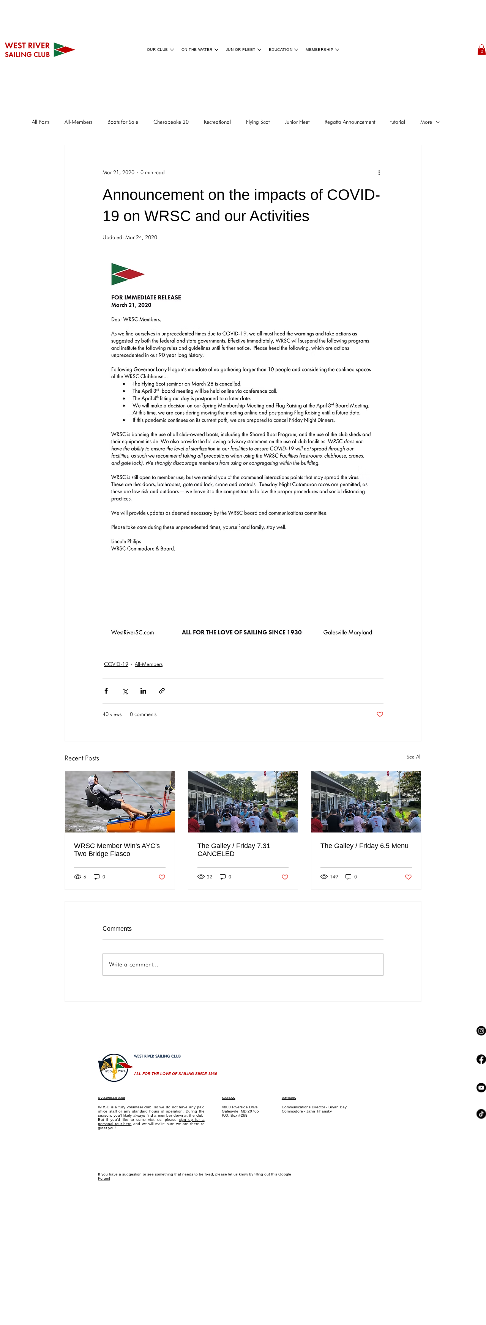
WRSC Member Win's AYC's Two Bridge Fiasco (117, 850)
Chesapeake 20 (171, 122)
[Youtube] (481, 1190)
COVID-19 (116, 664)
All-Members (78, 122)
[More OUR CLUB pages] (172, 50)
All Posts (40, 122)
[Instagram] (481, 1051)
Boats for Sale (122, 122)
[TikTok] (481, 1257)
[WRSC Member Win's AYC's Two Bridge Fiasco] (120, 801)
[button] (481, 49)
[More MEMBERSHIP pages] (337, 50)
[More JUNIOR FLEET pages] (259, 50)
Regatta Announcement (350, 122)
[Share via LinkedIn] (143, 690)
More (426, 122)
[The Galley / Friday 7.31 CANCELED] (243, 801)
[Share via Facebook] (106, 690)
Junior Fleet (297, 122)
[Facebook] (481, 1121)
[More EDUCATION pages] (296, 50)
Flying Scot (258, 122)
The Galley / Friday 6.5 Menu (364, 846)
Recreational (217, 122)
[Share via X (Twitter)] (124, 690)
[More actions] (378, 172)
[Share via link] (162, 690)
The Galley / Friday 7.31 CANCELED (233, 850)
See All (414, 757)
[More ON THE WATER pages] (216, 50)
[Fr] (366, 801)
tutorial (397, 122)
